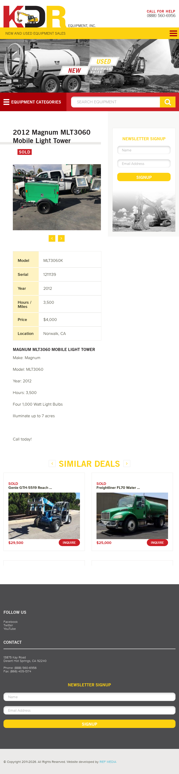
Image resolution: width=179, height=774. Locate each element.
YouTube (9, 629)
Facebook (10, 622)
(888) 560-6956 (161, 15)
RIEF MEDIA (108, 762)
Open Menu (173, 33)
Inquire (69, 542)
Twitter (8, 625)
